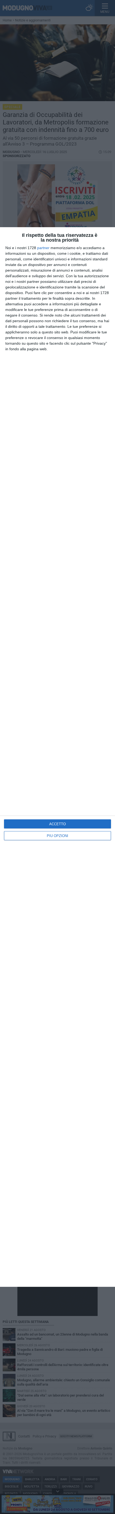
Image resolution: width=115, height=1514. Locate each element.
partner (43, 248)
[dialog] (57, 757)
